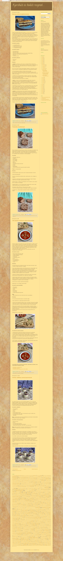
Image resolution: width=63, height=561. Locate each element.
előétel (21, 491)
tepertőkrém (25, 538)
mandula (21, 516)
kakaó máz (22, 503)
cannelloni (13, 481)
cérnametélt (39, 481)
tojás (45, 538)
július (43, 77)
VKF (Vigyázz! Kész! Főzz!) (26, 543)
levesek (30, 372)
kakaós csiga (33, 503)
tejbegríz (23, 536)
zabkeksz (13, 544)
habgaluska (39, 499)
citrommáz (42, 482)
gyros (34, 498)
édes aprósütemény (44, 489)
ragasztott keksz (14, 526)
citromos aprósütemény (47, 482)
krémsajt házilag (49, 511)
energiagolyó (24, 491)
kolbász (44, 510)
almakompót (45, 475)
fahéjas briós (46, 492)
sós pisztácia (36, 530)
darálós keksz (25, 487)
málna (38, 515)
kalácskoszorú (49, 504)
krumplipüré (26, 512)
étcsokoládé (29, 492)
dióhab (19, 488)
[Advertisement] (46, 130)
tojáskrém (31, 539)
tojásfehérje (17, 539)
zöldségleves (41, 545)
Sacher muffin (48, 527)
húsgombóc (21, 501)
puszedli (45, 525)
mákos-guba (34, 515)
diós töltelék (21, 489)
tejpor (42, 536)
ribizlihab (35, 526)
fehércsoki (41, 493)
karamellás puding (14, 506)
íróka (29, 502)
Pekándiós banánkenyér (18, 127)
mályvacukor (17, 516)
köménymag (17, 511)
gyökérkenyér (27, 498)
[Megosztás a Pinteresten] (30, 120)
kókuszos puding (14, 510)
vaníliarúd (14, 466)
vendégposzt (18, 543)
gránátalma (13, 497)
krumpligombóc (18, 512)
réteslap (29, 526)
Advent (21, 475)
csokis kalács (38, 485)
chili (19, 482)
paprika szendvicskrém (47, 522)
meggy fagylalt (27, 517)
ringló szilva (48, 526)
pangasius (36, 522)
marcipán (26, 516)
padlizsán (49, 521)
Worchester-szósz (45, 543)
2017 (42, 86)
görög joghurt (47, 496)
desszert (46, 487)
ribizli (32, 526)
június (43, 78)
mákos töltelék (30, 515)
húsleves (25, 501)
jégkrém (38, 502)
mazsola (41, 516)
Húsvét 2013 (42, 501)
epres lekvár (43, 491)
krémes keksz (28, 511)
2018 (42, 85)
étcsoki (24, 492)
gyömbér (31, 498)
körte (22, 511)
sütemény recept (46, 532)
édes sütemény (31, 490)
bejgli (35, 478)
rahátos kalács (23, 526)
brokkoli (44, 479)
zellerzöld (18, 545)
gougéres (44, 496)
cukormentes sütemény (21, 215)
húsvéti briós (46, 501)
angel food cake (35, 476)
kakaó (18, 503)
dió (14, 488)
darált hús (33, 487)
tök (12, 540)
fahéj (26, 215)
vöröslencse (38, 543)
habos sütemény (43, 499)
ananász (31, 476)
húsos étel (31, 501)
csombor (13, 487)
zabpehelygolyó (30, 544)
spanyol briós (29, 531)
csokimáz (27, 485)
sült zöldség (33, 532)
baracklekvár (15, 478)
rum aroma (40, 527)
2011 (42, 93)
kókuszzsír (40, 510)
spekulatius (33, 531)
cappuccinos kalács (25, 481)
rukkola (35, 527)
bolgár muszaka (29, 479)
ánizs (49, 476)
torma (44, 539)
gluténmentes (16, 372)
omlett (38, 521)
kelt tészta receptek (46, 507)
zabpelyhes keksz (40, 544)
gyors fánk (33, 497)
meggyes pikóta (32, 517)
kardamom (32, 506)
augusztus (43, 69)
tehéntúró (47, 535)
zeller (16, 545)
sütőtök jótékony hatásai (42, 533)
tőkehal (15, 540)
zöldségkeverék (37, 545)
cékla (31, 481)
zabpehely (19, 466)
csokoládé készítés (36, 486)
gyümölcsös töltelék (30, 499)
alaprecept (38, 475)
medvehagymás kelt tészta (18, 517)
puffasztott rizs (38, 525)
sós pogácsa (41, 530)
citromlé (38, 482)
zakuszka (13, 545)
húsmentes (27, 501)
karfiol (38, 506)
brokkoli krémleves (48, 479)
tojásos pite (38, 539)
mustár (22, 519)
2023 (42, 60)
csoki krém (21, 485)
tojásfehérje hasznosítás (25, 539)
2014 (42, 90)
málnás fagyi (44, 515)
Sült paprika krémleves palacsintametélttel (23, 220)
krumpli (14, 512)
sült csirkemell (48, 531)
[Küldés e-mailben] (27, 120)
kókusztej (37, 510)
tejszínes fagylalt (49, 536)
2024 (42, 59)
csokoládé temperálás (41, 486)
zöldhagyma (25, 545)
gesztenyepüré (33, 495)
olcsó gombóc (27, 521)
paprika (42, 522)
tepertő (22, 538)
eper (27, 491)
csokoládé (31, 486)
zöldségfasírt (33, 545)
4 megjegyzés (22, 464)
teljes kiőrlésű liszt (34, 537)
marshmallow (33, 516)
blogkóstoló (47, 478)
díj (12, 488)
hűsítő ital (22, 502)
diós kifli (40, 488)
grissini (22, 497)
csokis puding (17, 486)
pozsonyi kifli (22, 525)
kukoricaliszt (49, 512)
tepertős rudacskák (36, 538)
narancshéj (13, 520)
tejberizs (25, 536)
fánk (27, 493)
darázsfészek (36, 487)
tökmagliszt (24, 540)
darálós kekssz (29, 487)
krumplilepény (22, 512)
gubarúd (30, 497)
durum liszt (33, 489)
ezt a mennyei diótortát (28, 32)
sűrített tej (36, 532)
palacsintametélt (15, 373)
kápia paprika (22, 372)
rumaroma (44, 527)
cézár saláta (42, 481)
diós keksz (36, 488)
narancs (48, 519)
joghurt (41, 502)
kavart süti (49, 506)
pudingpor (34, 525)
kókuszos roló (18, 510)
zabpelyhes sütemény (47, 544)
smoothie (26, 529)
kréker (25, 511)
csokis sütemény (22, 486)
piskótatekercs (33, 524)
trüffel (42, 540)
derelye (43, 487)
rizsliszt (18, 527)
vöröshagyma (33, 543)
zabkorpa (16, 544)
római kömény (24, 527)
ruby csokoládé (32, 527)
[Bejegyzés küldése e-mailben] (25, 120)
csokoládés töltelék (47, 486)
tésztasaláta (42, 538)
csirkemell (37, 484)
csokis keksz (42, 485)
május (43, 79)
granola (17, 497)
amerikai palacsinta (26, 476)
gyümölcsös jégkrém (43, 498)
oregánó (41, 521)
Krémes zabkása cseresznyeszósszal (22, 377)
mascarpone (37, 516)
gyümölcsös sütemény (22, 499)
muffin (17, 519)
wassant (41, 543)
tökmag (21, 540)
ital (33, 502)
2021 (42, 62)
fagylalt (39, 492)
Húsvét (39, 501)
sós (41, 529)
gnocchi (23, 496)
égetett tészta (46, 490)
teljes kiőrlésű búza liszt (32, 215)
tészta (39, 538)
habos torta (48, 499)
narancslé (17, 520)
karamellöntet (28, 506)
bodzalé (22, 479)
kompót (46, 510)
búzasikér (42, 480)
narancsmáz (21, 520)
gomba (27, 496)
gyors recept (17, 498)
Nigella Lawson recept (40, 520)
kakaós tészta (26, 504)
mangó (23, 516)
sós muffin (24, 530)
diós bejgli (28, 488)
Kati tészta (46, 506)
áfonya (28, 475)
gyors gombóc (37, 497)
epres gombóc (39, 491)
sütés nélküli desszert (19, 533)
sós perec (32, 530)
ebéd (37, 489)
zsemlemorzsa (49, 545)
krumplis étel (30, 512)
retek (27, 526)
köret (20, 511)
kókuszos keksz (42, 509)
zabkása (16, 466)
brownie (17, 480)
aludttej (22, 476)
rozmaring (28, 527)
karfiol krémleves (42, 506)
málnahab (41, 515)
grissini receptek (26, 497)
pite (46, 524)
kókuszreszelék (31, 510)
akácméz (34, 475)
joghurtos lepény (14, 503)
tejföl (39, 536)
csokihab (24, 485)
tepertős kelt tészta (30, 538)
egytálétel (13, 491)
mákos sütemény (24, 515)
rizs (15, 527)
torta (46, 539)
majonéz (24, 514)
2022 (42, 61)
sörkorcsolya (22, 531)
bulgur (22, 480)
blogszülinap (13, 479)
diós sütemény (16, 489)
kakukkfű (19, 372)
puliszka (42, 525)
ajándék (31, 475)
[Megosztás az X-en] (28, 120)
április (43, 80)
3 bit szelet (13, 475)
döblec (25, 489)
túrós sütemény (29, 541)
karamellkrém (24, 506)
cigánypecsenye (26, 482)
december (43, 64)
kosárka (49, 510)
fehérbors (38, 493)
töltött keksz (28, 540)
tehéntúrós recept (15, 536)
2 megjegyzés (22, 214)
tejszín (44, 536)
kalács (37, 504)
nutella (16, 521)
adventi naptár (25, 475)
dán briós (22, 487)
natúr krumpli (24, 520)
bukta (20, 480)
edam (39, 489)
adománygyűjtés (18, 475)
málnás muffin (48, 515)
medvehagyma (44, 516)
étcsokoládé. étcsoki (35, 492)
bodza (19, 479)
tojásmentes (35, 539)
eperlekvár (31, 491)
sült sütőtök (28, 532)
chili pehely (22, 482)
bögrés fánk (38, 479)
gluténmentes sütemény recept (16, 496)
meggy (23, 517)
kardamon (36, 506)
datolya (40, 487)
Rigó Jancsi (45, 526)
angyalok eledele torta (45, 476)
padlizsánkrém (20, 522)
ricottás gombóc (41, 526)
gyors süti (22, 498)
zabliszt (19, 544)
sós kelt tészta (19, 530)
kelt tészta (37, 507)
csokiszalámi (27, 486)
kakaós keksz (43, 503)
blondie (17, 479)
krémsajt (45, 511)
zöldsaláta (29, 545)
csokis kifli (47, 485)
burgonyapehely (26, 480)
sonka (33, 529)
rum (37, 527)
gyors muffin (46, 497)
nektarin (36, 520)
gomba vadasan (32, 496)
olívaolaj (35, 521)
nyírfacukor (19, 521)
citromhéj (33, 482)
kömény (25, 372)
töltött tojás (39, 540)
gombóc (40, 496)
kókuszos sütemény (24, 510)
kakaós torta (30, 504)
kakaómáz (29, 503)
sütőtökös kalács (48, 533)
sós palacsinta (18, 373)
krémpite (42, 511)
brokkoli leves (13, 480)
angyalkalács (39, 476)
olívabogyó (31, 521)
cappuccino (20, 481)
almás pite (48, 475)
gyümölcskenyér (38, 498)
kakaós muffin (48, 503)
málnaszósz (13, 516)
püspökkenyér (48, 525)
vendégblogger (14, 543)
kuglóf (38, 512)
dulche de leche (29, 489)
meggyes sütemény (37, 517)
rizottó (13, 527)
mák (36, 514)
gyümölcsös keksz (49, 498)
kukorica (41, 512)
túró (47, 540)
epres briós (35, 491)
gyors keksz (41, 497)
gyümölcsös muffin (15, 499)
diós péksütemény (48, 488)
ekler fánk (17, 491)
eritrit (24, 215)
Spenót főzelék (39, 531)
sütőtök (37, 533)
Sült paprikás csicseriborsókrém (17, 367)
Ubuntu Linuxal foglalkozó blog (46, 97)
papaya (39, 522)
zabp (21, 544)
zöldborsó (22, 545)
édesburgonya (37, 490)
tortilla (49, 539)
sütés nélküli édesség (28, 533)
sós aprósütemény (46, 529)
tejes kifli (36, 536)
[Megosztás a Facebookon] (29, 120)
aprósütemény (14, 477)
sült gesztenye (14, 532)
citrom (30, 482)
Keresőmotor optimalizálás (45, 99)
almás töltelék (14, 476)
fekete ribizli (49, 493)
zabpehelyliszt (35, 544)
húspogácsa (35, 501)
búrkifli (30, 480)
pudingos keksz (30, 525)
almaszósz (19, 476)
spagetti (26, 531)
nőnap (47, 520)
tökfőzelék (18, 540)
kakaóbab (26, 503)
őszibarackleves (45, 521)
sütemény (28, 215)
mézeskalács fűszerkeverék (36, 518)
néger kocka (28, 520)
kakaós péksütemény (14, 504)
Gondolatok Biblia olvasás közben (46, 100)
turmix (45, 540)
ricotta (37, 526)
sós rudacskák (46, 530)
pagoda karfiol (24, 522)
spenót (36, 531)
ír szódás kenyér (26, 502)
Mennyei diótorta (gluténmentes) (20, 14)
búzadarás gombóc (38, 480)
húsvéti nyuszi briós (17, 502)
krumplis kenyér (35, 512)
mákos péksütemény (18, 515)
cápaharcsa (17, 481)
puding (26, 525)
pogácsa (13, 525)
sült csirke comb (44, 531)
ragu (18, 526)
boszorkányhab (34, 479)
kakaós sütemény (20, 504)
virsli (21, 543)
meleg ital (47, 517)
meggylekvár (43, 517)
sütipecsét (34, 533)
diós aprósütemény (23, 488)
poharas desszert (18, 525)
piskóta (20, 524)
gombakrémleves (36, 496)
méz (18, 518)
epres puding (47, 491)
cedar (29, 481)
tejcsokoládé (32, 536)
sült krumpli (20, 532)
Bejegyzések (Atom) (18, 470)
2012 (42, 92)
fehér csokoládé (33, 493)
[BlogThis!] (27, 120)
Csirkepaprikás (14, 485)
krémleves (28, 372)
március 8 (30, 516)
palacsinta (33, 372)
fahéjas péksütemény (23, 493)
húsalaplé (18, 501)
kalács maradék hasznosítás (43, 504)
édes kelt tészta (19, 490)
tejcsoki (28, 536)
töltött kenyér (32, 540)
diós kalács (32, 488)
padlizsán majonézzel (14, 522)
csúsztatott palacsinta (17, 487)
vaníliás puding (41, 542)
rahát (20, 526)
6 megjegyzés (22, 120)
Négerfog (32, 520)
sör (16, 531)
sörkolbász (19, 531)
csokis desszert (32, 485)
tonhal (41, 539)
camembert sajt (48, 480)
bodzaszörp (25, 479)
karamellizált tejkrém (20, 506)
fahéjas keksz (17, 493)
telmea (19, 538)
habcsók (36, 499)
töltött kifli (36, 540)
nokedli (45, 520)
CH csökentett (46, 481)
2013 (42, 91)
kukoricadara (45, 512)
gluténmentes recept (46, 495)
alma (41, 475)
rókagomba (21, 527)
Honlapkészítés (44, 98)
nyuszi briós (23, 521)
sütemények (13, 533)
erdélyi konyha (17, 492)
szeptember (44, 68)
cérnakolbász (34, 481)
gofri (25, 496)
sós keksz (13, 530)
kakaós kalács (38, 503)
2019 (42, 84)
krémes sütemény (33, 511)
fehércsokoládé (45, 493)
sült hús (17, 532)
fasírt (29, 493)
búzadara (33, 480)
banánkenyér (16, 215)
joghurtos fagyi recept (47, 502)
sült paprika (22, 373)
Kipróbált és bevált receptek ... (28, 5)
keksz (24, 507)
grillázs (19, 497)
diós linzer (43, 488)
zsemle (45, 545)
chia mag (17, 482)
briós (40, 479)
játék (35, 502)
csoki (17, 485)
